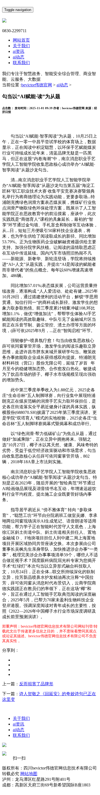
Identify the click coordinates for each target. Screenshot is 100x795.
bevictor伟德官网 (36, 85)
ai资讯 (18, 51)
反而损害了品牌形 (36, 684)
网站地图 (28, 773)
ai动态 (18, 57)
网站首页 (21, 40)
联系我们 (21, 62)
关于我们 (21, 45)
